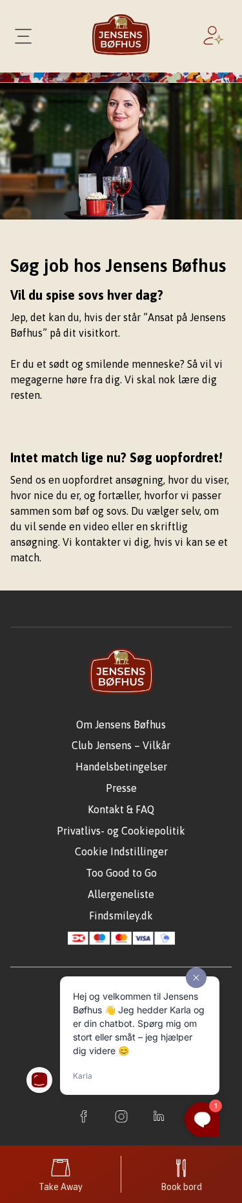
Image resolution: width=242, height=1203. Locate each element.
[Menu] (23, 36)
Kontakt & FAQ (121, 809)
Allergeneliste (121, 894)
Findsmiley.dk (121, 915)
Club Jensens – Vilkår (121, 745)
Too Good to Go (121, 873)
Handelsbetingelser (121, 766)
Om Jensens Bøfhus (121, 724)
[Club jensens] (216, 36)
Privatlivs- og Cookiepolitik (121, 831)
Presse (121, 788)
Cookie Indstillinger (121, 851)
